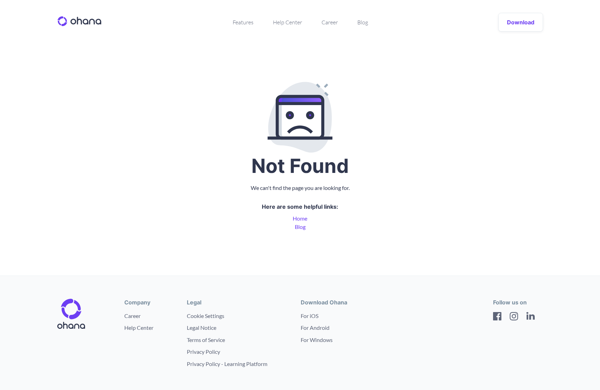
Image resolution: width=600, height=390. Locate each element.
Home (300, 218)
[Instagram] (514, 317)
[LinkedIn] (530, 317)
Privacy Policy (203, 351)
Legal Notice (201, 327)
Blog (362, 22)
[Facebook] (497, 317)
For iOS (309, 315)
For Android (315, 327)
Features (243, 22)
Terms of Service (206, 339)
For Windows (317, 339)
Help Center (287, 22)
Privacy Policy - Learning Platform (227, 363)
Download (520, 22)
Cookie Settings (205, 315)
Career (330, 22)
